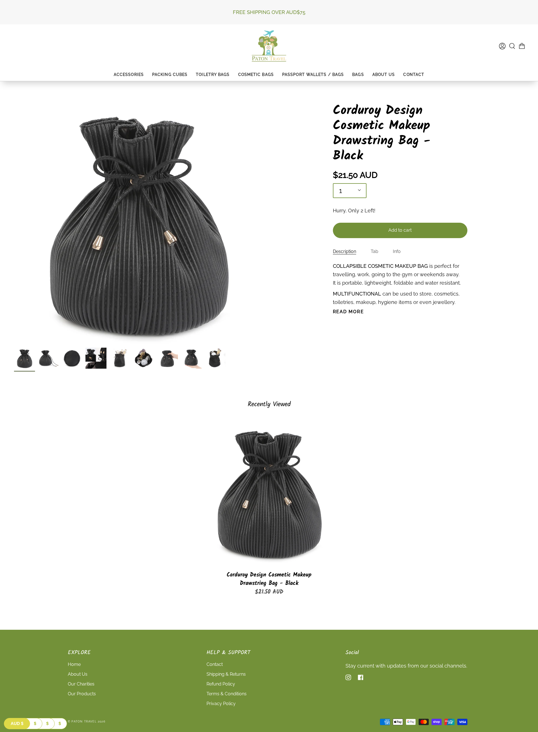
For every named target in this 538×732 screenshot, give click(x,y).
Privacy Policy (221, 703)
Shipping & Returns (226, 674)
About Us (77, 674)
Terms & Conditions (227, 693)
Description (344, 251)
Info (397, 251)
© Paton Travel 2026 (86, 721)
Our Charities (81, 684)
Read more (348, 312)
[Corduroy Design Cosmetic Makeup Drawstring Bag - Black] (269, 491)
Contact (215, 664)
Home (74, 664)
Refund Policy (221, 684)
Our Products (82, 693)
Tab (374, 251)
